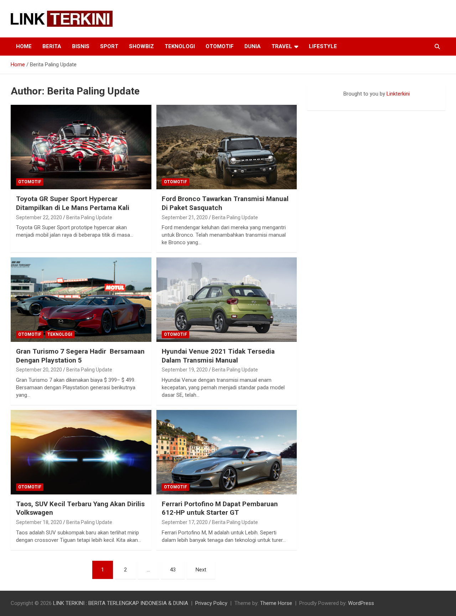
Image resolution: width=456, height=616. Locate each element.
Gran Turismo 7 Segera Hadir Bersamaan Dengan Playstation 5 (80, 355)
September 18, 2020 (39, 522)
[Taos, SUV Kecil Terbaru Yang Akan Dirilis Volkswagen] (81, 452)
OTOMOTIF (220, 46)
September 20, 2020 (39, 370)
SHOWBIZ (141, 46)
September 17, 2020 (185, 522)
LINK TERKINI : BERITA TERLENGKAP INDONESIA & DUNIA (120, 603)
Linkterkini (398, 94)
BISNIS (80, 46)
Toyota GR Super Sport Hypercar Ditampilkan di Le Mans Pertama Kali (72, 203)
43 (173, 569)
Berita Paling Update (89, 217)
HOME (24, 46)
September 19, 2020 (185, 370)
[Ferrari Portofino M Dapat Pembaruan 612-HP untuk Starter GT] (226, 452)
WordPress (361, 603)
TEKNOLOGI (180, 46)
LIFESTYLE (323, 46)
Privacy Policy (211, 603)
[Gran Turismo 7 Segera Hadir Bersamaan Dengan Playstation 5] (81, 299)
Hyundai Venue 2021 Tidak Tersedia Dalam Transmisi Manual (218, 355)
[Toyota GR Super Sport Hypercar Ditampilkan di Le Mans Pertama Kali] (81, 147)
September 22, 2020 (39, 217)
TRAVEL (281, 46)
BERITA (51, 46)
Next (201, 569)
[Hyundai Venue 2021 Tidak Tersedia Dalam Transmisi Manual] (226, 299)
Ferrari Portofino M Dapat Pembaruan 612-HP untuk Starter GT (220, 508)
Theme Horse (276, 603)
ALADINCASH (329, 101)
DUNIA (252, 46)
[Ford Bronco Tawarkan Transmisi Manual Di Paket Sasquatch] (226, 147)
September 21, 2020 (185, 217)
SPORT (109, 46)
